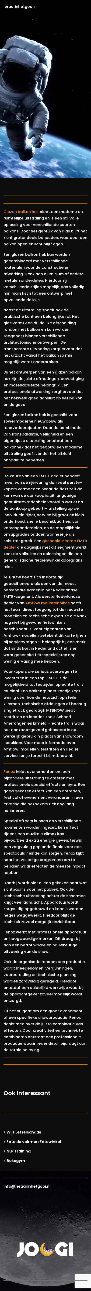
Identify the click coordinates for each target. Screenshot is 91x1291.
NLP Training (19, 1151)
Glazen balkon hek (21, 211)
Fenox (9, 771)
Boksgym (16, 1160)
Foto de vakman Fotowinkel (34, 1141)
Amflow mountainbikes (47, 603)
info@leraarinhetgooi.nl (27, 1186)
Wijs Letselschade (24, 1132)
